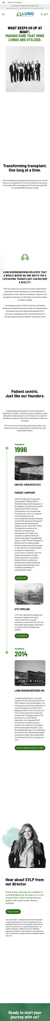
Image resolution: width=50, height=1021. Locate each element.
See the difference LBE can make (30, 748)
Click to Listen (13, 912)
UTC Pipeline (22, 636)
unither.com (21, 578)
